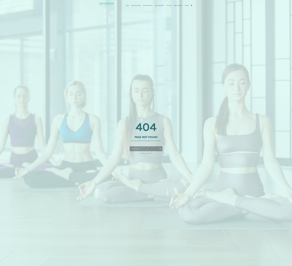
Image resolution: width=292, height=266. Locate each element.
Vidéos (187, 5)
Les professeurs (147, 5)
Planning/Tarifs (159, 5)
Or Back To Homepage (146, 153)
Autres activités (136, 5)
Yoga (127, 5)
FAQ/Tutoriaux (178, 5)
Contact (169, 5)
